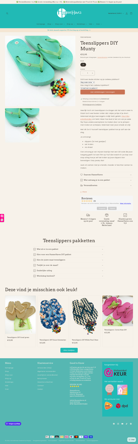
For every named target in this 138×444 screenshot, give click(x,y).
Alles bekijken (69, 350)
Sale (6, 386)
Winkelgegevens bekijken (92, 105)
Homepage (9, 368)
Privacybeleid (52, 440)
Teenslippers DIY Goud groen (18, 337)
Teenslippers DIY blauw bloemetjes (53, 340)
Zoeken (40, 389)
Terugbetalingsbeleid (40, 440)
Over (7, 389)
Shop (7, 371)
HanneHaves (14, 440)
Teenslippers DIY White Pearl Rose (85, 340)
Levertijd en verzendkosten (47, 375)
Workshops (9, 382)
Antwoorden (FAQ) (44, 368)
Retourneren (42, 379)
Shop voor (9, 375)
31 (83, 65)
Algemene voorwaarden (46, 371)
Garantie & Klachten (45, 382)
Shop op (8, 379)
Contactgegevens (92, 440)
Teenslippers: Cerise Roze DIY (115, 330)
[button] (7, 13)
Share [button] (84, 192)
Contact (40, 386)
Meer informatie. (125, 203)
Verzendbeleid (80, 440)
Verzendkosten (102, 57)
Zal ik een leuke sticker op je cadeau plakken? (99, 79)
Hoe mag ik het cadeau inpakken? (94, 85)
